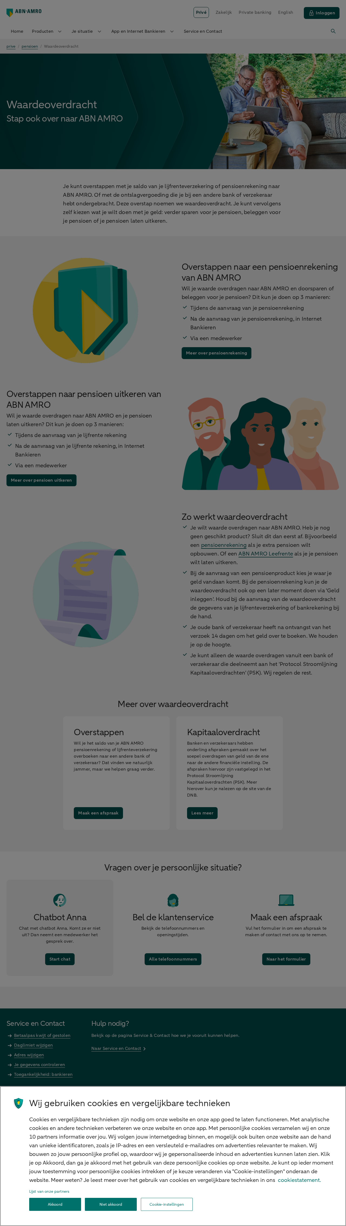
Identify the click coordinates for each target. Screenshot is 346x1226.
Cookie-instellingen (166, 1204)
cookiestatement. (299, 1180)
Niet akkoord (110, 1204)
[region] (173, 1156)
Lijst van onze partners (49, 1191)
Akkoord (55, 1204)
